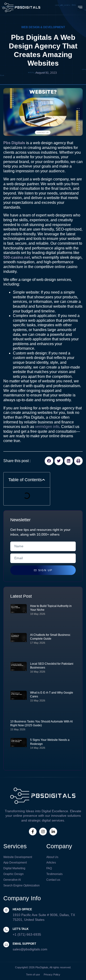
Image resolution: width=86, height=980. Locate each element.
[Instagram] (43, 831)
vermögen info (47, 427)
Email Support (24, 943)
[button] (80, 7)
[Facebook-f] (33, 831)
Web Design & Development (43, 27)
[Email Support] (6, 944)
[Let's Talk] (6, 930)
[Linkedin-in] (53, 831)
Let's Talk (21, 929)
